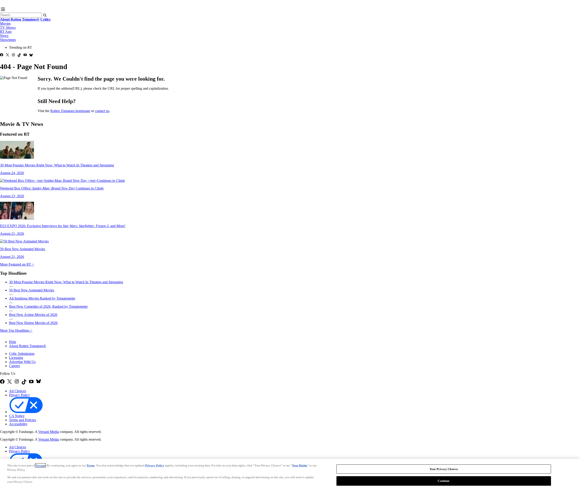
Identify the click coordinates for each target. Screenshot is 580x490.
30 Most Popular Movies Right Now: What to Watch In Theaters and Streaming (66, 282)
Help (12, 342)
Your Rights (299, 465)
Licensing (16, 358)
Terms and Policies (22, 420)
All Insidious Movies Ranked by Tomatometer (42, 298)
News (4, 36)
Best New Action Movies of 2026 (33, 315)
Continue (444, 480)
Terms (91, 465)
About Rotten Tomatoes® (27, 346)
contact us (102, 111)
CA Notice (16, 416)
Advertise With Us (22, 362)
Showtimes (8, 40)
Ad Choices (17, 391)
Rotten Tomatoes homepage (70, 111)
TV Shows (8, 27)
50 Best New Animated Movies (31, 290)
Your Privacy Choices (63, 412)
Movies (5, 23)
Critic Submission (21, 353)
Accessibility (18, 424)
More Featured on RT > (17, 264)
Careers (14, 366)
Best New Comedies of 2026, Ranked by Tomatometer (48, 306)
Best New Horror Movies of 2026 (33, 323)
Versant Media (48, 432)
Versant (40, 465)
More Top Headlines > (16, 330)
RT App (6, 32)
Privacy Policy (19, 395)
